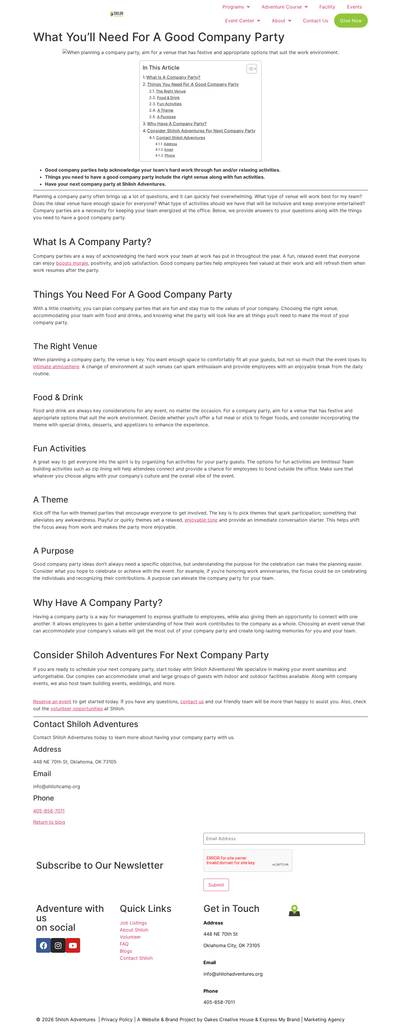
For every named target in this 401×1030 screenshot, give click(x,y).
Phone (170, 155)
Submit (216, 885)
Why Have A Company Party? (177, 123)
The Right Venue (171, 91)
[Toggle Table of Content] (248, 69)
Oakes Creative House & (231, 1019)
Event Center (239, 21)
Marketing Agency (324, 1019)
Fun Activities (169, 103)
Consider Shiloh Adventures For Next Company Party (201, 130)
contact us (192, 701)
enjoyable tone (201, 520)
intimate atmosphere (56, 366)
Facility (327, 7)
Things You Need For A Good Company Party (193, 84)
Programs (233, 7)
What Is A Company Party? (173, 77)
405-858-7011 (49, 811)
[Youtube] (72, 945)
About (278, 21)
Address (170, 144)
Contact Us (315, 21)
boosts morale (72, 263)
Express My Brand (280, 1019)
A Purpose (166, 116)
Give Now (351, 21)
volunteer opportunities (76, 708)
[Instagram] (58, 945)
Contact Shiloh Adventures (180, 137)
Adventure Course (282, 7)
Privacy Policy (117, 1019)
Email (168, 150)
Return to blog (49, 822)
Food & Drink (168, 97)
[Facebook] (43, 945)
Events (354, 7)
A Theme (165, 110)
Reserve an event (52, 701)
